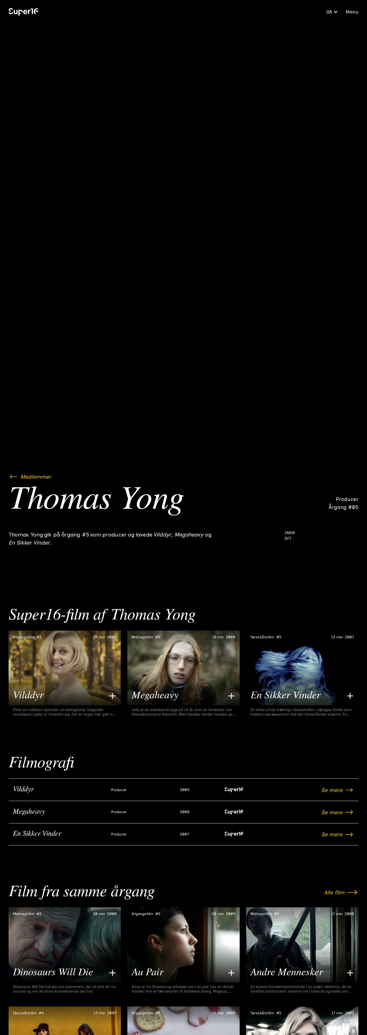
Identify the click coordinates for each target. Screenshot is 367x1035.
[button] (332, 12)
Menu (352, 11)
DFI (287, 538)
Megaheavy (29, 812)
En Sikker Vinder (37, 834)
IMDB (289, 533)
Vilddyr (23, 790)
